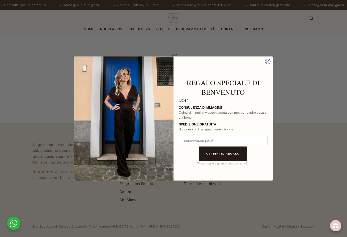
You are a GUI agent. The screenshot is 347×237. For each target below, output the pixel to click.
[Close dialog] (267, 61)
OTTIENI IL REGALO (223, 153)
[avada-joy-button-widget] (335, 225)
